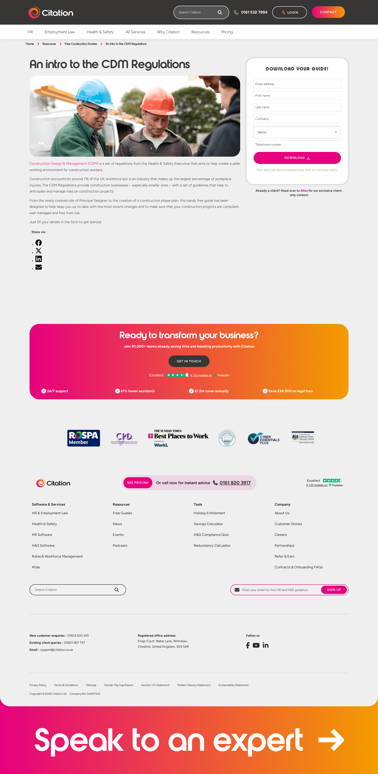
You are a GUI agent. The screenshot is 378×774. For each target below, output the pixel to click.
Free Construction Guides (81, 44)
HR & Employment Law (50, 513)
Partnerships (284, 545)
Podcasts (120, 545)
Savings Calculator (208, 524)
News (117, 524)
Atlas (304, 190)
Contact (328, 12)
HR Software (42, 534)
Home (30, 44)
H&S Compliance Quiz (211, 534)
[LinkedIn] (38, 261)
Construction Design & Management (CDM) (64, 163)
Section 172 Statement (155, 685)
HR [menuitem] (30, 32)
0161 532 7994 (254, 12)
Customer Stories (288, 524)
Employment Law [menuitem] (60, 32)
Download (294, 158)
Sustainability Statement (233, 685)
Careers (281, 534)
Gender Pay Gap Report (118, 685)
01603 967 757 (57, 643)
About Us (282, 513)
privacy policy (327, 170)
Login (292, 12)
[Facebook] (38, 245)
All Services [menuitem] (135, 32)
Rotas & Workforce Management (57, 556)
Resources (49, 44)
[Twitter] (38, 253)
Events (118, 534)
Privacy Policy (38, 685)
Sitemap (91, 685)
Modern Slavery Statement (193, 685)
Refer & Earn (284, 556)
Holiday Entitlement (209, 513)
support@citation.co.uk (51, 650)
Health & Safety (44, 524)
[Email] (38, 269)
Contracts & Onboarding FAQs (299, 567)
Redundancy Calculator (212, 545)
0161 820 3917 (235, 482)
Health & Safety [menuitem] (100, 32)
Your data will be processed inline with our (297, 170)
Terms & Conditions (66, 685)
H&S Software (43, 545)
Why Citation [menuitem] (168, 32)
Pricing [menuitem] (227, 32)
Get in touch (189, 361)
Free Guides (122, 513)
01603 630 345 (59, 635)
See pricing (138, 483)
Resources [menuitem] (200, 32)
